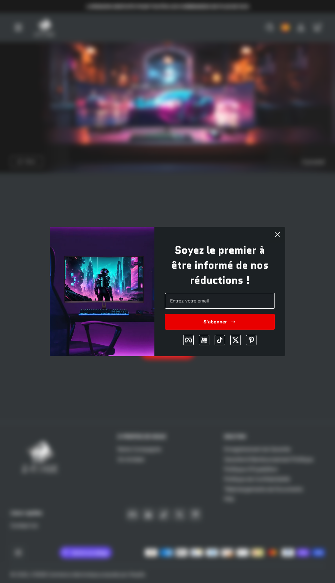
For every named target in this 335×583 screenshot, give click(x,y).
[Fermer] (277, 235)
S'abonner (215, 321)
